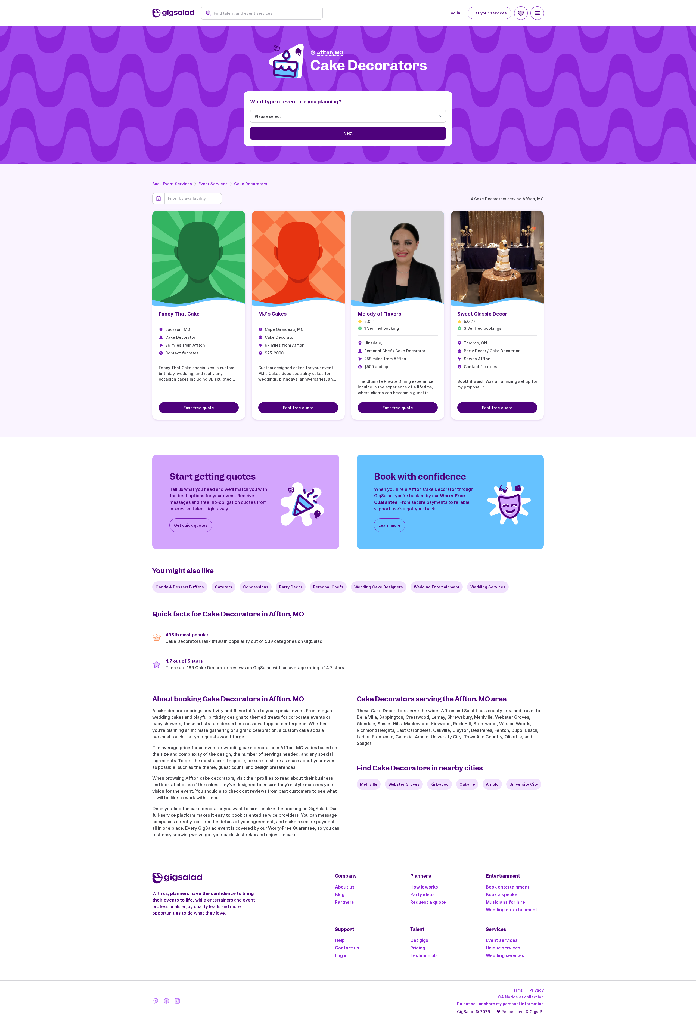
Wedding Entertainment (436, 587)
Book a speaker (502, 894)
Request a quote (428, 902)
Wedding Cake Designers (378, 587)
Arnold (492, 784)
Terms (517, 990)
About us (345, 887)
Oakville (467, 784)
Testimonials (424, 955)
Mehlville (368, 784)
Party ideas (422, 894)
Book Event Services (172, 183)
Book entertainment (507, 887)
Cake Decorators (250, 183)
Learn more (389, 525)
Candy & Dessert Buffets (180, 587)
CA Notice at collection (521, 997)
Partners (344, 902)
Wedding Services (487, 587)
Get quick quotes (190, 525)
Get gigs (419, 940)
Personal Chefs (328, 587)
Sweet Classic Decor (482, 314)
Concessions (255, 587)
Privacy (536, 990)
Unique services (503, 948)
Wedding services (505, 955)
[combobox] (265, 13)
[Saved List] (520, 13)
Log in (454, 13)
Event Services (213, 183)
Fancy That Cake (179, 314)
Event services (502, 940)
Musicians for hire (505, 902)
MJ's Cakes (272, 314)
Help (340, 940)
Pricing (417, 948)
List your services (489, 13)
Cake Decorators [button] (368, 65)
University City (523, 784)
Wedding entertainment (511, 909)
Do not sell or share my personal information (500, 1003)
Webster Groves (404, 784)
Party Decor (290, 587)
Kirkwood (439, 784)
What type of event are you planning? (295, 101)
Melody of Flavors (379, 314)
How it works (424, 887)
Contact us (347, 948)
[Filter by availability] (193, 198)
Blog (339, 894)
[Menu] (537, 13)
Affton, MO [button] (330, 52)
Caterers (223, 587)
